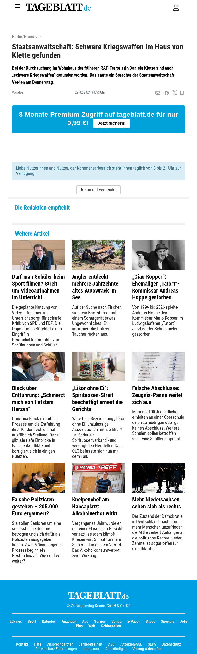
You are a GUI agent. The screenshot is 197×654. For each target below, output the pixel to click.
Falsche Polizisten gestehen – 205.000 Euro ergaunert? (35, 506)
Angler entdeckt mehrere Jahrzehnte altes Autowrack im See (95, 287)
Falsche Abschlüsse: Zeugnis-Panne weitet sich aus (157, 395)
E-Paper (133, 621)
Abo (85, 621)
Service (100, 621)
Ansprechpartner (60, 644)
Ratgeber (49, 621)
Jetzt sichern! (112, 123)
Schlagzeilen (111, 626)
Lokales (16, 621)
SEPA (152, 644)
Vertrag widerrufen (146, 649)
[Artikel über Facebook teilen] (167, 93)
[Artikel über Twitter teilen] (174, 93)
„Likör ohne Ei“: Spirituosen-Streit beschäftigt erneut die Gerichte (97, 398)
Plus (79, 626)
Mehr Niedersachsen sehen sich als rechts (156, 503)
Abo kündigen (116, 649)
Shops (150, 621)
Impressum (91, 649)
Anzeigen (69, 621)
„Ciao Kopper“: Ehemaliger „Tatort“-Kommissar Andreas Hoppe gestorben (155, 287)
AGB (111, 644)
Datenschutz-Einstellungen (56, 649)
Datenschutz (171, 644)
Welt (91, 626)
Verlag (116, 621)
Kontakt (22, 644)
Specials (167, 621)
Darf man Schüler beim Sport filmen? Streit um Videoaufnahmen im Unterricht (38, 287)
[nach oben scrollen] (190, 647)
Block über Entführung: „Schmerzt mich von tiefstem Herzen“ (38, 398)
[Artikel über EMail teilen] (157, 93)
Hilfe (37, 644)
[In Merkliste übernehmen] (182, 93)
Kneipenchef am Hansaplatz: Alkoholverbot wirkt (94, 506)
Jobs (183, 621)
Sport (32, 621)
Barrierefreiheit (90, 644)
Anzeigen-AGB (131, 644)
